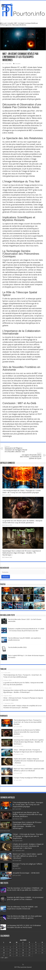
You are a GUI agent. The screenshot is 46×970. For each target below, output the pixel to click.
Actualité (10, 23)
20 (4, 953)
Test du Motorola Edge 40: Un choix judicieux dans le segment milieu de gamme (24, 917)
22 (16, 953)
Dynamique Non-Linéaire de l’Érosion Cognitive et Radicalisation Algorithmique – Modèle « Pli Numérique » (21, 553)
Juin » (6, 957)
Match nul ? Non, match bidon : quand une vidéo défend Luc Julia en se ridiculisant (27, 856)
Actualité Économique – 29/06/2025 (26, 873)
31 (29, 955)
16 (23, 950)
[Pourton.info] (23, 9)
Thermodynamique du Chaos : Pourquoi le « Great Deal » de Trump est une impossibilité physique (21, 492)
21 (10, 953)
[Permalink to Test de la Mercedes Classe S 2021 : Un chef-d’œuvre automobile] (4, 621)
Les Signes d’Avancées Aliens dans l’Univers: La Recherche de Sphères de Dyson (30, 455)
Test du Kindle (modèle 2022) (17, 647)
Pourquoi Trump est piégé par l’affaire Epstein (28, 778)
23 (23, 953)
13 (4, 950)
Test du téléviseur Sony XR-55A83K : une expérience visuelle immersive (22, 908)
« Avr (2, 957)
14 (10, 950)
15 (16, 950)
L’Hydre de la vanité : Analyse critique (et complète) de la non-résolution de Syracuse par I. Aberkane (29, 761)
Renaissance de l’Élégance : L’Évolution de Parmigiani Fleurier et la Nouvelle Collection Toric (16, 449)
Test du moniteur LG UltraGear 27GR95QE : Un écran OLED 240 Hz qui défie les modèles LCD (25, 889)
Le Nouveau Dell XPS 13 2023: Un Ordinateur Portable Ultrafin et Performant (24, 926)
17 (29, 950)
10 (29, 947)
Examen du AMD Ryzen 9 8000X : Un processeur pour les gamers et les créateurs (25, 898)
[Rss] (23, 964)
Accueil (4, 23)
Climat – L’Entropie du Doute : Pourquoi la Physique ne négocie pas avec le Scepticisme (28, 836)
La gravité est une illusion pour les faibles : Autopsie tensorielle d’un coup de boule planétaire (22, 522)
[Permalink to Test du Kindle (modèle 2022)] (4, 649)
